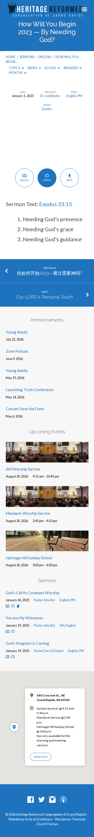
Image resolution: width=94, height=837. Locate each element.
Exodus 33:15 (55, 204)
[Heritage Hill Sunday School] (47, 548)
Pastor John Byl (44, 600)
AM (61, 625)
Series (33, 68)
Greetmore (44, 819)
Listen (47, 179)
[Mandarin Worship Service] (47, 504)
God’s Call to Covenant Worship (32, 592)
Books (50, 68)
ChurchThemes (47, 824)
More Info (41, 756)
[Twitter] (41, 800)
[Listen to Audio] (13, 606)
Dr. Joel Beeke (50, 96)
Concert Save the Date (25, 408)
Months (16, 73)
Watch (24, 180)
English (44, 57)
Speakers (70, 68)
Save (69, 179)
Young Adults (17, 332)
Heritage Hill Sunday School (29, 557)
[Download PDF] (18, 606)
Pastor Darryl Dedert (48, 651)
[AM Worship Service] (47, 459)
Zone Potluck (17, 351)
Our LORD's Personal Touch (44, 297)
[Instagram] (52, 800)
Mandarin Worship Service (28, 513)
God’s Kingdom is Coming (27, 643)
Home (10, 57)
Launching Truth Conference (29, 389)
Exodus (47, 109)
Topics (15, 68)
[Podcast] (63, 800)
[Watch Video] (7, 606)
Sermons (27, 57)
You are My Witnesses (24, 618)
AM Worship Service (23, 469)
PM (80, 96)
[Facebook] (30, 800)
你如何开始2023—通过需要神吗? (49, 273)
